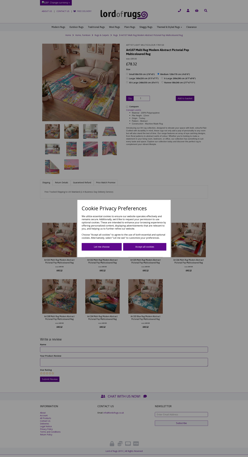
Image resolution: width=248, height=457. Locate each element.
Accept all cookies (144, 246)
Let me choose (102, 246)
